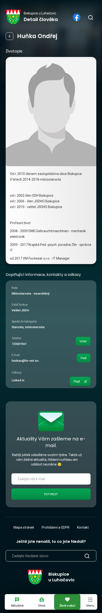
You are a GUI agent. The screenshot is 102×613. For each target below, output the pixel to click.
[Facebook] (77, 17)
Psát (84, 358)
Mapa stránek (24, 527)
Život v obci (67, 606)
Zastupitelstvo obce (9, 36)
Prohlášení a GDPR (56, 527)
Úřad (41, 606)
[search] (90, 17)
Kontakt (83, 527)
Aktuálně (17, 606)
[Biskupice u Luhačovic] (13, 17)
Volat (83, 341)
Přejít (77, 381)
